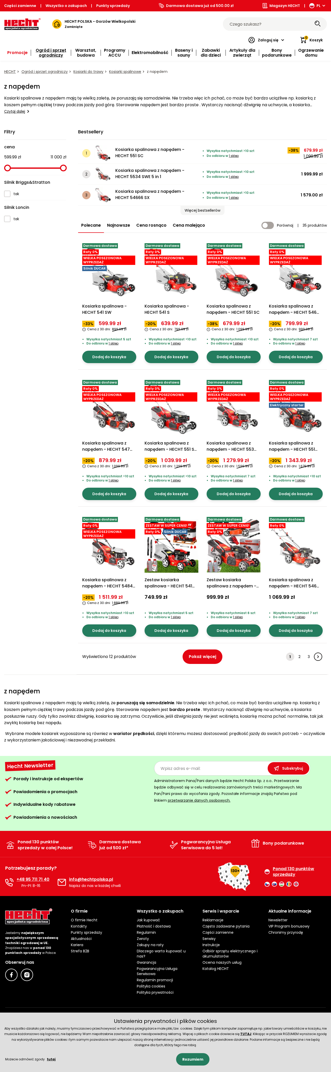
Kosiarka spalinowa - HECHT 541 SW (104, 309)
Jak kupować (148, 920)
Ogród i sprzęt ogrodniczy (44, 71)
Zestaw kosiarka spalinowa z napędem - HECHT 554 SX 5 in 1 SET (231, 586)
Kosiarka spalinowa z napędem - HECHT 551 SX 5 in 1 (171, 449)
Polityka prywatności (155, 992)
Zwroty (143, 938)
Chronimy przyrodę (285, 932)
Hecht (10, 71)
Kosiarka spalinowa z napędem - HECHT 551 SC (149, 153)
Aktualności (81, 938)
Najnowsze (118, 225)
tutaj (51, 1059)
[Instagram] (27, 975)
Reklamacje (212, 920)
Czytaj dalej (14, 111)
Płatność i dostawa (154, 926)
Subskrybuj (292, 768)
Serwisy (209, 938)
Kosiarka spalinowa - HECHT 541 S (167, 309)
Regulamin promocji (155, 980)
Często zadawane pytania (226, 926)
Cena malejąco (189, 225)
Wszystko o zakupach (66, 5)
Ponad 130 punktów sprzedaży (293, 871)
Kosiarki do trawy (88, 71)
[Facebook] (11, 975)
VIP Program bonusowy (289, 926)
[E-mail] (62, 882)
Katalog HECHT (215, 968)
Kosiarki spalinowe (125, 71)
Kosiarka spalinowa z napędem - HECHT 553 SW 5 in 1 (230, 449)
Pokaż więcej (202, 657)
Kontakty (79, 926)
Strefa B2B (80, 951)
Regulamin (146, 932)
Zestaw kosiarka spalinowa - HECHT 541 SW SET (168, 586)
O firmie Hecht (84, 920)
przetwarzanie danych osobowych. (199, 800)
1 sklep (234, 156)
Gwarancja (146, 962)
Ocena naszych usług (222, 962)
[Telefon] (9, 882)
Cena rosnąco (151, 225)
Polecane (91, 225)
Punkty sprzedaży (113, 5)
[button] (202, 210)
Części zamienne (20, 5)
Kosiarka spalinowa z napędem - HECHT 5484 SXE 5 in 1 (107, 586)
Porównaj (285, 225)
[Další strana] (318, 657)
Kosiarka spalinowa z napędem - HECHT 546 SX (293, 586)
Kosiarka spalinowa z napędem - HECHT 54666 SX (149, 194)
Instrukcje (211, 944)
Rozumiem (192, 1059)
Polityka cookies (151, 986)
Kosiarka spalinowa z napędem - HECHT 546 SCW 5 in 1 (293, 312)
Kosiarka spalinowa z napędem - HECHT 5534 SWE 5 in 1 (149, 173)
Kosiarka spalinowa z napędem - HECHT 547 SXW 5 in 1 (106, 449)
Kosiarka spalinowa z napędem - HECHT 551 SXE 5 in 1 (292, 449)
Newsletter (278, 920)
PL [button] (319, 5)
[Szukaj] (317, 24)
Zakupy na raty (150, 944)
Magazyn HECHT (284, 5)
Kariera (77, 944)
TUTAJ (245, 1034)
